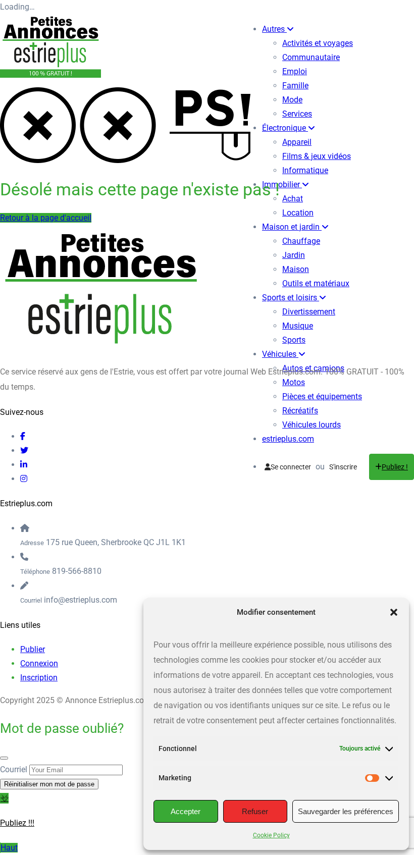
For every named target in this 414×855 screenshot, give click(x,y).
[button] (394, 612)
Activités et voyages (317, 43)
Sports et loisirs (290, 297)
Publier (32, 649)
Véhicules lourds (311, 425)
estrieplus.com (288, 439)
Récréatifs (300, 410)
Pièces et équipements (322, 396)
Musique (297, 326)
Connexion (39, 663)
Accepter (185, 811)
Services (297, 114)
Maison (295, 269)
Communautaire (311, 57)
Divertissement (308, 311)
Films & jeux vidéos (316, 156)
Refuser (255, 811)
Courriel (13, 769)
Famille (295, 85)
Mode (292, 99)
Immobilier (282, 184)
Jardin (293, 255)
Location (298, 213)
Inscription (39, 677)
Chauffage (301, 241)
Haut (9, 847)
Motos (293, 382)
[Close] (4, 758)
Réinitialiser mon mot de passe (49, 784)
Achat (292, 198)
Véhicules (280, 354)
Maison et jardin (292, 227)
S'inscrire (343, 467)
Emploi (294, 71)
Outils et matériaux (315, 283)
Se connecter (291, 467)
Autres (274, 29)
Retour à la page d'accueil (45, 218)
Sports (293, 340)
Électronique (285, 128)
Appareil (297, 142)
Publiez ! (395, 467)
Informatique (305, 170)
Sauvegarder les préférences (345, 811)
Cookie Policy (271, 835)
